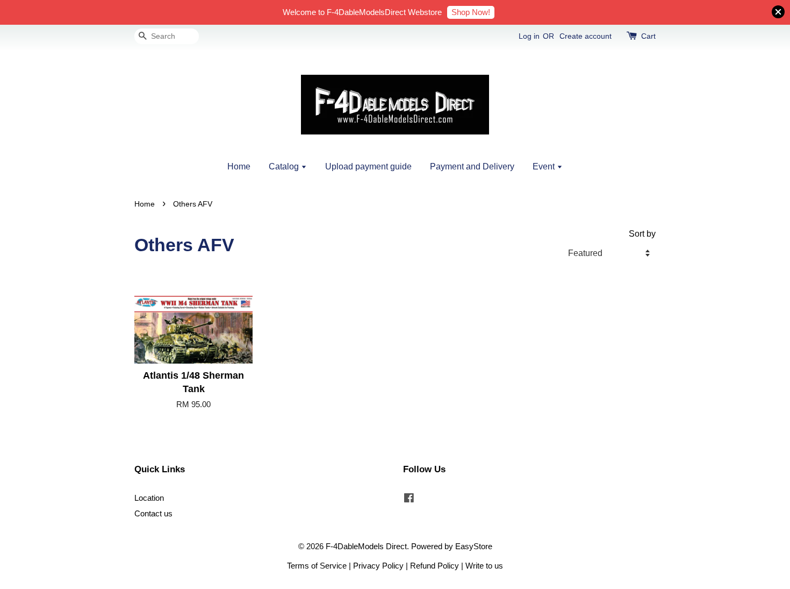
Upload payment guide (368, 166)
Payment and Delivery (472, 166)
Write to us (484, 565)
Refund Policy (434, 565)
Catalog (285, 166)
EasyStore (473, 546)
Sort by (642, 233)
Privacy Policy (378, 565)
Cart (648, 36)
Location (149, 497)
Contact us (153, 513)
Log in (529, 36)
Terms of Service (317, 565)
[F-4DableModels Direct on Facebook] (409, 499)
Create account (585, 36)
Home (238, 166)
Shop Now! (470, 12)
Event (545, 166)
